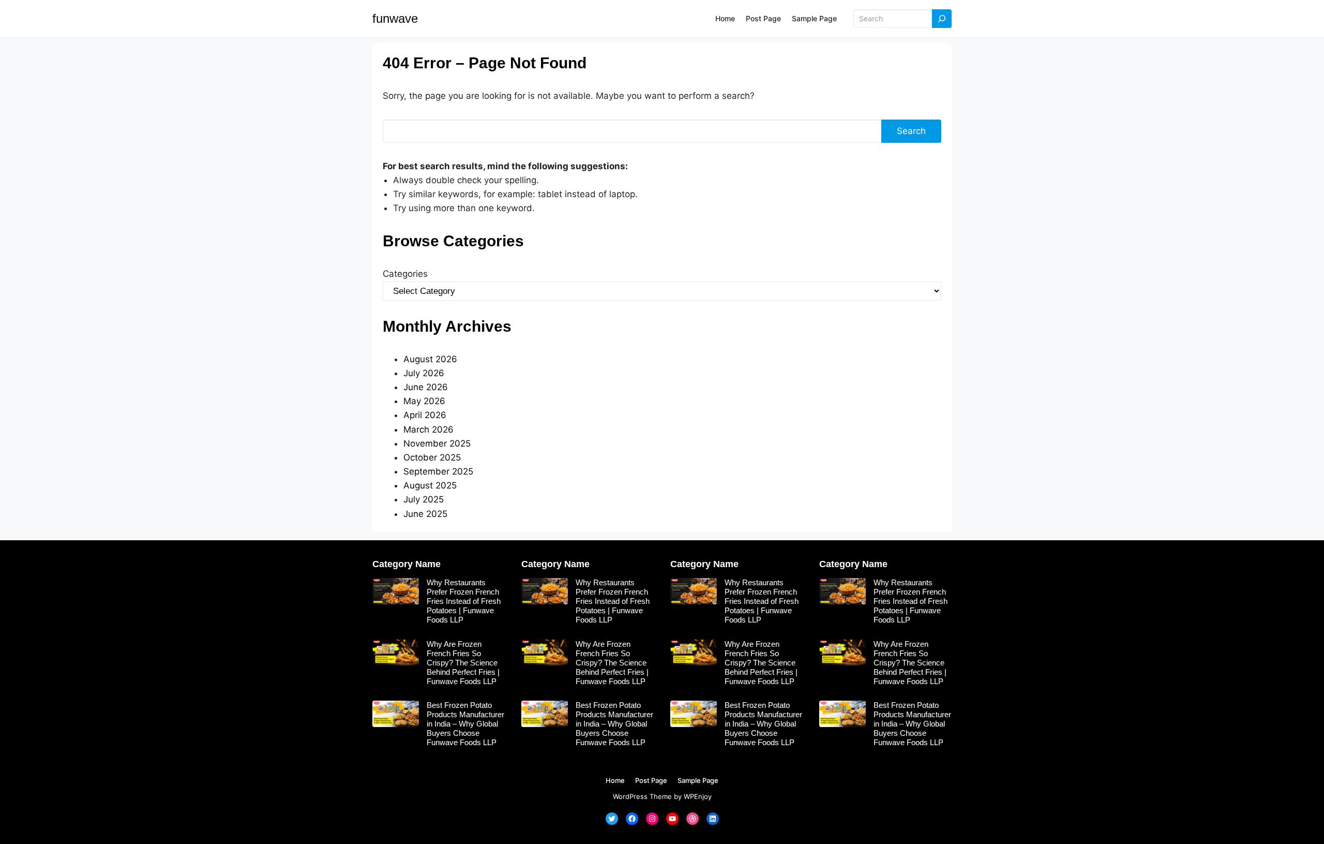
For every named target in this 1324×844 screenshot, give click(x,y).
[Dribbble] (692, 818)
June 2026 (425, 387)
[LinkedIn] (712, 818)
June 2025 (425, 514)
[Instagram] (652, 818)
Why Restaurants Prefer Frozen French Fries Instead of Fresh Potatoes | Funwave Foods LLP (464, 601)
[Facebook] (632, 818)
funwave (395, 18)
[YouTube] (672, 818)
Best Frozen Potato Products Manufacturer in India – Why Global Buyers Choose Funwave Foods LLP (465, 724)
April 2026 (424, 415)
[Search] (942, 18)
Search (911, 131)
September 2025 (438, 471)
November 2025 (437, 443)
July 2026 (423, 373)
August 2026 (430, 359)
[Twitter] (612, 818)
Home (725, 18)
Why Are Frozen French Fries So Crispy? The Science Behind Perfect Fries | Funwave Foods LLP (463, 663)
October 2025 (432, 457)
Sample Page (814, 18)
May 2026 (424, 401)
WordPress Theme (642, 796)
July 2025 (423, 499)
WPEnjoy (698, 796)
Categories (405, 274)
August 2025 (430, 485)
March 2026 (428, 429)
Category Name (406, 564)
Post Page (763, 18)
